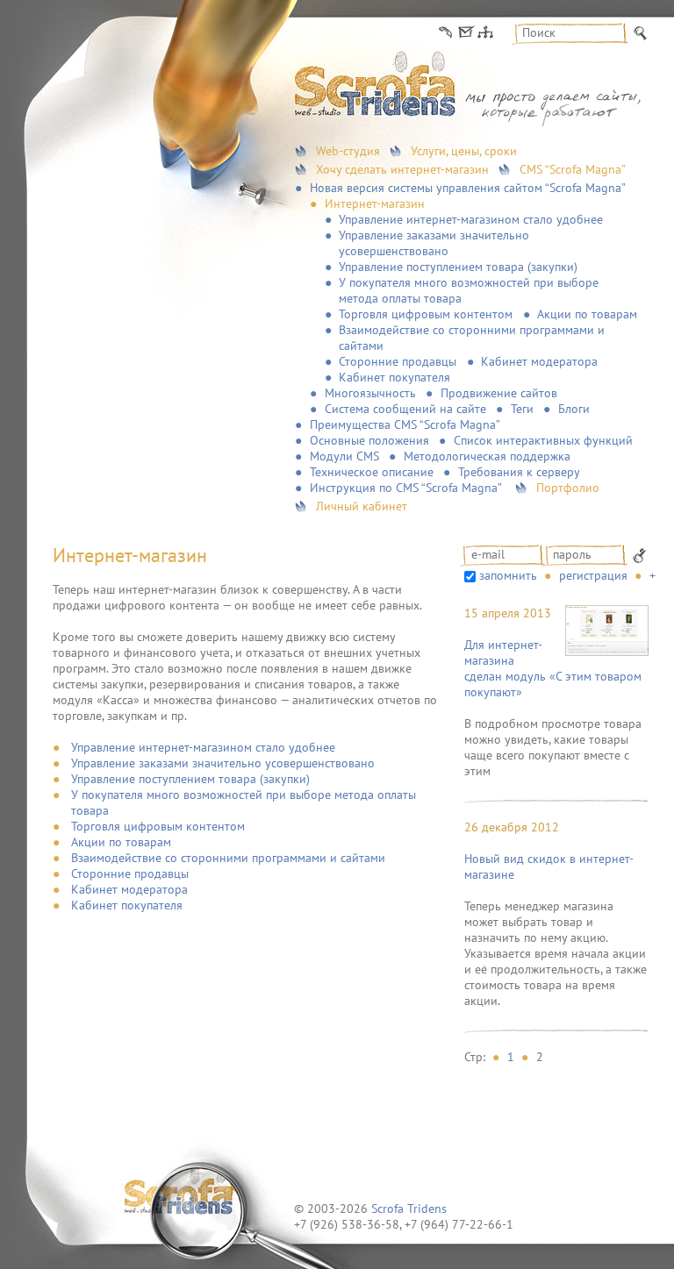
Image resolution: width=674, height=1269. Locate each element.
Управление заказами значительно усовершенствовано (434, 243)
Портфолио (567, 487)
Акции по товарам (587, 314)
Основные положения (369, 440)
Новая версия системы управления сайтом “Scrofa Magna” (468, 188)
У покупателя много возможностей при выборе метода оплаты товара (469, 290)
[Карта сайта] (485, 33)
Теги (522, 409)
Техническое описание (372, 472)
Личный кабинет (361, 506)
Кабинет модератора (539, 361)
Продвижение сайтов (499, 393)
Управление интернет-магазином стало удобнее (471, 219)
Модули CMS (344, 456)
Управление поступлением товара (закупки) (458, 266)
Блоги (574, 409)
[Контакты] (445, 33)
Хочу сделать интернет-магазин (402, 169)
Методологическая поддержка (487, 456)
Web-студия (348, 151)
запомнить (508, 575)
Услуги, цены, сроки (464, 151)
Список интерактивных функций (543, 440)
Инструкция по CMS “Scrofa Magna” (406, 487)
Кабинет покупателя (394, 377)
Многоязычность (370, 393)
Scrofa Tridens (409, 1208)
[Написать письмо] (465, 33)
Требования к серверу (519, 472)
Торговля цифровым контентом (426, 314)
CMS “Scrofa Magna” (573, 169)
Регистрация (593, 575)
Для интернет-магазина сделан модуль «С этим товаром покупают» (553, 668)
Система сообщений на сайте (405, 409)
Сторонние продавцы (397, 361)
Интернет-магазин (375, 203)
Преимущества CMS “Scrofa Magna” (405, 424)
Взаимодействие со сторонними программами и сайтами (472, 337)
